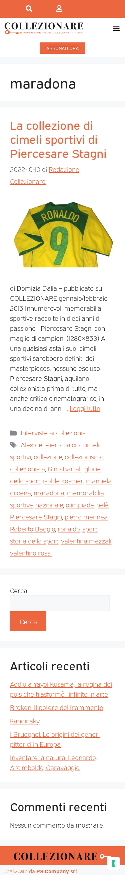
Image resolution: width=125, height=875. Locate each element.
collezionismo (84, 456)
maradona (49, 492)
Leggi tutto (85, 408)
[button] (116, 28)
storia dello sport (34, 540)
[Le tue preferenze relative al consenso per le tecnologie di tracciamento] (113, 863)
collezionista (27, 468)
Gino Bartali (65, 468)
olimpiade (80, 504)
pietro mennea (86, 516)
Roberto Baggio (32, 528)
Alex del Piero (41, 444)
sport (89, 528)
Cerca (18, 590)
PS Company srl (56, 871)
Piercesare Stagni (36, 516)
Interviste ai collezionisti (55, 432)
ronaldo (69, 528)
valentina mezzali (86, 540)
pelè (102, 504)
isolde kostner (63, 480)
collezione (48, 456)
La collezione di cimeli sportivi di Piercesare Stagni (58, 139)
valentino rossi (31, 552)
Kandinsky (25, 720)
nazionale (49, 504)
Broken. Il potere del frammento (56, 707)
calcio (71, 444)
